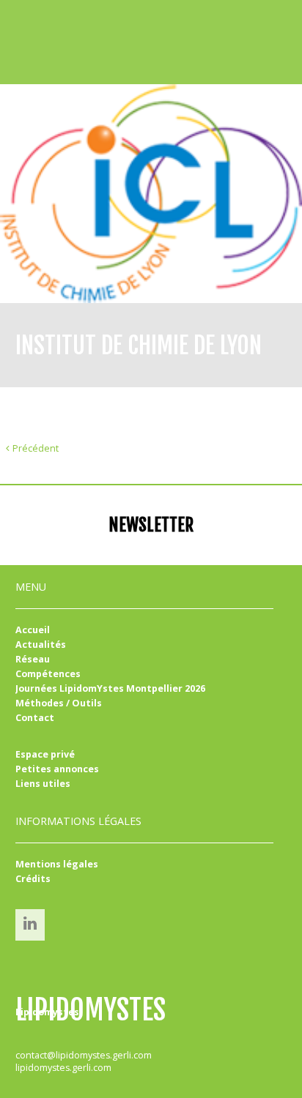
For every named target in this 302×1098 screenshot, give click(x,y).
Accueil (32, 630)
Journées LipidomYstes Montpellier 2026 (110, 688)
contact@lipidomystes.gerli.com (83, 1055)
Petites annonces (57, 769)
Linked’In (30, 923)
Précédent (35, 448)
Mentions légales (56, 864)
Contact (34, 718)
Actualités (40, 644)
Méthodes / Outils (58, 703)
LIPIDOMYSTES (90, 1010)
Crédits (33, 879)
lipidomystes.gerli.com (63, 1067)
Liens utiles (42, 783)
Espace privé (45, 754)
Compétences (48, 674)
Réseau (32, 659)
